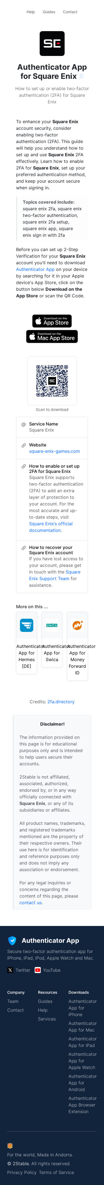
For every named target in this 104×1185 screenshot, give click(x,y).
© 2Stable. (18, 1163)
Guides (49, 11)
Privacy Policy (22, 1172)
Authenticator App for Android (83, 1082)
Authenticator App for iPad (83, 1042)
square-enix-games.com (54, 451)
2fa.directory (61, 701)
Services (47, 1019)
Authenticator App (35, 269)
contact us (30, 902)
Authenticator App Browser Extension (83, 1104)
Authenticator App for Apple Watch (83, 1060)
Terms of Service (56, 1172)
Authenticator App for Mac (83, 1026)
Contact (70, 11)
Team (13, 1001)
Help (31, 11)
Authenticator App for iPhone (83, 1007)
